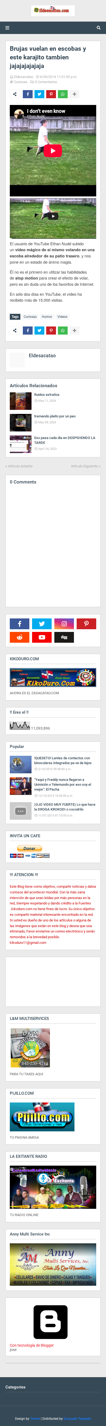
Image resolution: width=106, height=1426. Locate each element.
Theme (35, 1419)
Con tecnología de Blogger (32, 1345)
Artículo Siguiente (84, 466)
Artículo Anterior (20, 466)
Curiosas (20, 82)
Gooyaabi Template (77, 1419)
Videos (62, 317)
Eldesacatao (23, 77)
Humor (47, 317)
